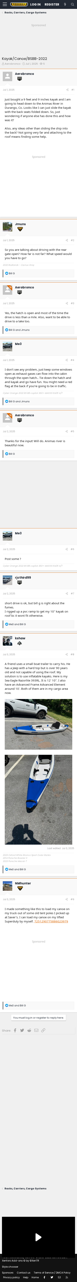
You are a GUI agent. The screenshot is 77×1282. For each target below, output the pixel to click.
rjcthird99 (23, 577)
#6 (72, 549)
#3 (72, 303)
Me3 (18, 344)
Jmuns (20, 224)
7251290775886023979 (51, 921)
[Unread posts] (65, 4)
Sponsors (7, 1272)
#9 (72, 899)
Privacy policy (11, 1277)
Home (35, 1277)
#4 (72, 360)
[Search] (72, 4)
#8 (72, 654)
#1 (72, 89)
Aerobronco (13, 64)
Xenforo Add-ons (20, 1260)
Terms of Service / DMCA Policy (52, 1272)
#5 (72, 431)
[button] (5, 4)
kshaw (20, 638)
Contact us (23, 1272)
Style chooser (10, 1266)
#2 (72, 240)
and (19, 330)
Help (25, 1277)
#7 (72, 593)
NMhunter (23, 883)
